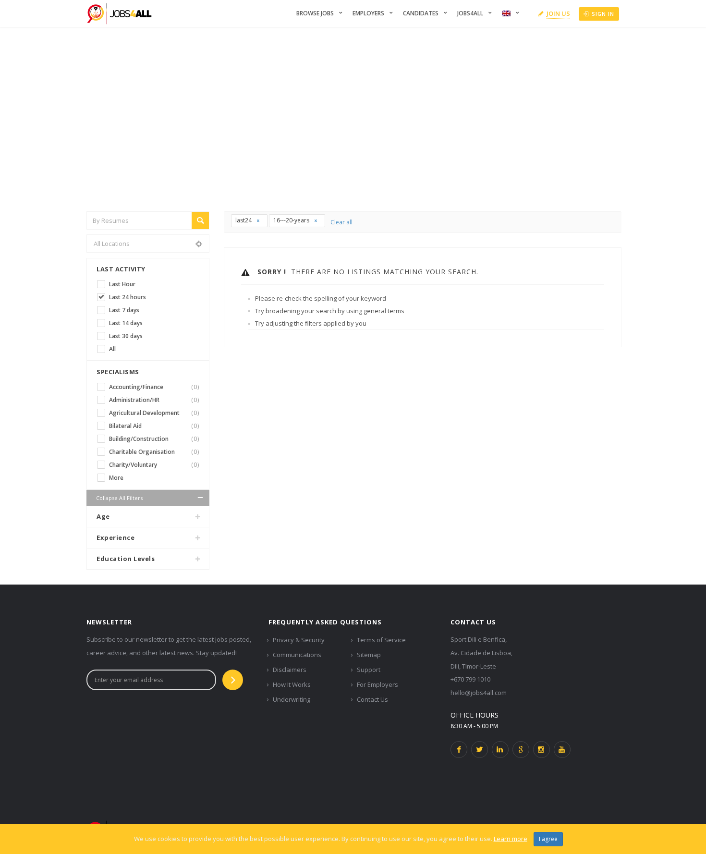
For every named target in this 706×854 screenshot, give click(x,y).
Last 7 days (124, 310)
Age (103, 516)
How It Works (292, 684)
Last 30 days (126, 336)
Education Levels (126, 558)
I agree (548, 839)
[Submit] (232, 680)
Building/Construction (154, 439)
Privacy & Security (299, 639)
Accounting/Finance (154, 387)
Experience (115, 537)
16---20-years (292, 220)
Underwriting (291, 699)
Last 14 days (126, 323)
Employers (368, 13)
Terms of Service (381, 639)
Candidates (420, 13)
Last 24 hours (127, 297)
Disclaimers (289, 669)
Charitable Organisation (154, 452)
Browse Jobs (315, 13)
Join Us (558, 13)
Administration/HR (154, 400)
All (112, 349)
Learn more (510, 838)
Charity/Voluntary (154, 465)
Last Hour (122, 284)
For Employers (377, 684)
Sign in (603, 13)
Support (368, 669)
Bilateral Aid (154, 426)
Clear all (341, 222)
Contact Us (372, 699)
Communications (297, 654)
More (116, 478)
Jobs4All (470, 13)
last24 (244, 220)
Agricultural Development (154, 413)
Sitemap (369, 654)
